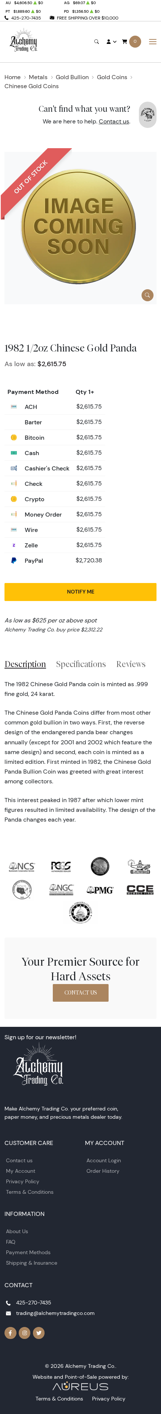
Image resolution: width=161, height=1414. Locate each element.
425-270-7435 (26, 18)
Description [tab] (25, 664)
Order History (102, 1171)
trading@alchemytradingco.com (55, 1313)
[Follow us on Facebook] (10, 1333)
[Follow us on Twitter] (39, 1333)
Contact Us (80, 993)
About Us (17, 1231)
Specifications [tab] (81, 664)
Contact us (114, 121)
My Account (20, 1171)
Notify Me (80, 591)
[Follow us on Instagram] (25, 1333)
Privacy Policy (22, 1181)
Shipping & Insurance (31, 1262)
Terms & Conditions (30, 1192)
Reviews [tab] (131, 664)
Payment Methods (28, 1252)
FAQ (10, 1241)
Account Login (103, 1160)
